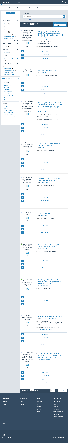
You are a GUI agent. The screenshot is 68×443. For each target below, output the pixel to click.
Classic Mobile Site (58, 437)
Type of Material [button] (7, 20)
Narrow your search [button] (7, 17)
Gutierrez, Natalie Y (9, 38)
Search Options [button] (27, 19)
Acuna (6, 32)
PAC (5, 122)
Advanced (39, 407)
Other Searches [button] (6, 82)
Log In (65, 2)
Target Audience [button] (7, 55)
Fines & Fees (57, 409)
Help (4, 423)
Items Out (56, 404)
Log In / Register (58, 417)
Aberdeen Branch (9, 70)
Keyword (39, 402)
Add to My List (43, 61)
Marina (38, 412)
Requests (56, 407)
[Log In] (62, 2)
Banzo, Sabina (8, 34)
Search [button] (20, 8)
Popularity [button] (5, 49)
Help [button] (46, 8)
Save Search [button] (10, 13)
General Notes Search (10, 93)
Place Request (45, 58)
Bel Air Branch (8, 68)
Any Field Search (8, 85)
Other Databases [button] (7, 119)
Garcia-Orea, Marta (9, 36)
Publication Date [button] (7, 43)
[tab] (10, 17)
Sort (55, 23)
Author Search (8, 89)
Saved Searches (58, 412)
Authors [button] (5, 26)
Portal (21, 402)
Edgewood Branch (9, 74)
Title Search (7, 87)
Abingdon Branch (9, 72)
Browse (38, 404)
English (4, 402)
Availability (45, 51)
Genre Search (7, 98)
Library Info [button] (6, 8)
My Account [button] (33, 8)
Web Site (22, 404)
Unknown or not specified (11, 58)
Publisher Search (8, 96)
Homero (6, 30)
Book (5, 23)
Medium (6, 52)
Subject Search (8, 91)
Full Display (45, 54)
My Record (56, 402)
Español (4, 404)
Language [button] (5, 398)
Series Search (7, 100)
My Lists (56, 414)
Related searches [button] (7, 78)
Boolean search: (27, 13)
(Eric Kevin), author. (48, 318)
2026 (5, 46)
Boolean (38, 409)
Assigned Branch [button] (7, 63)
